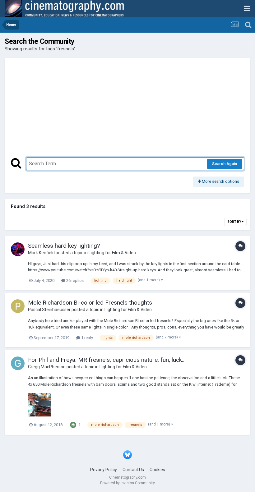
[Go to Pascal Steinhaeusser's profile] (18, 306)
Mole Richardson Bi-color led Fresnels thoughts (90, 302)
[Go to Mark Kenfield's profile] (18, 249)
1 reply (86, 337)
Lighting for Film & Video (112, 252)
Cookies (157, 469)
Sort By (234, 221)
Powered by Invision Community (127, 483)
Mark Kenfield (41, 252)
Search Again (224, 163)
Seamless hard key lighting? (64, 245)
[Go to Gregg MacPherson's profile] (18, 363)
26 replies (74, 280)
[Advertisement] (127, 110)
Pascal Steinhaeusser (49, 309)
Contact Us (133, 469)
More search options (220, 181)
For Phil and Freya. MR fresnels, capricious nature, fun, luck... (107, 359)
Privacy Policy (103, 469)
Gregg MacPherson (47, 366)
